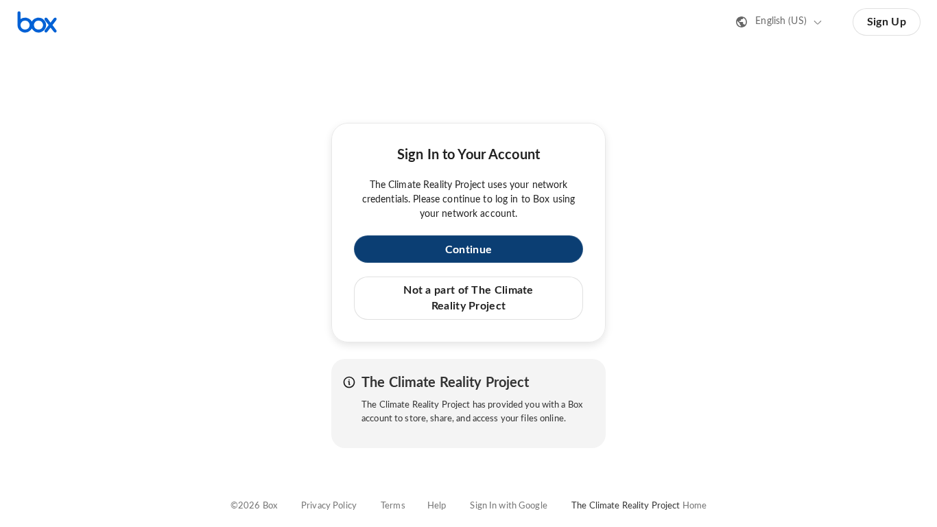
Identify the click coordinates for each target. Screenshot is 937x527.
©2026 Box (253, 506)
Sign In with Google (508, 506)
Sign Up (886, 21)
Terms (393, 506)
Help (437, 506)
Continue (468, 249)
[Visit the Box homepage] (37, 22)
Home (695, 506)
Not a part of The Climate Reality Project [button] (468, 298)
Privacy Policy (329, 506)
